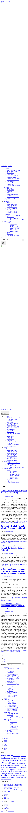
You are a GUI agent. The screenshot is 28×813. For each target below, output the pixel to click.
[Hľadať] (1, 238)
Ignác (2, 765)
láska (10, 767)
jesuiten (5, 741)
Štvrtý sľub (8, 779)
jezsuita (5, 744)
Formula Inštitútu (14, 228)
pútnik (19, 773)
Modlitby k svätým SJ (12, 209)
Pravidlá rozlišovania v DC (17, 219)
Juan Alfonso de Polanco (13, 180)
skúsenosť (14, 775)
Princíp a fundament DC (13, 197)
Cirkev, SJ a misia (11, 177)
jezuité (5, 747)
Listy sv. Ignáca (14, 231)
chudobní (15, 758)
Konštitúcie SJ (13, 229)
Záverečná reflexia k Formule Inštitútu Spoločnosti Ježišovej (13, 527)
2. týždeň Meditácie (12, 204)
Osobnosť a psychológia (13, 235)
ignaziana (6, 738)
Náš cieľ (6, 795)
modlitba (20, 767)
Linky (5, 797)
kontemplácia (15, 765)
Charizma (6, 667)
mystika (24, 767)
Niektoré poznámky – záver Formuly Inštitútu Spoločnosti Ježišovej (12, 548)
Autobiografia (13, 224)
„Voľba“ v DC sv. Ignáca (13, 215)
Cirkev (20, 758)
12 (4, 659)
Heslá (5, 200)
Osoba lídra (10, 234)
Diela (8, 720)
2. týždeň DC (10, 190)
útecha (5, 779)
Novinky (6, 794)
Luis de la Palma (11, 182)
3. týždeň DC (10, 191)
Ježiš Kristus (9, 765)
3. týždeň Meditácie (12, 205)
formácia (22, 763)
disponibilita (3, 760)
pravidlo (20, 771)
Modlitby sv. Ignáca (12, 211)
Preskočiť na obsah (5, 1)
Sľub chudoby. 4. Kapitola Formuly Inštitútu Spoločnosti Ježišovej (12, 606)
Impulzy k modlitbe (12, 208)
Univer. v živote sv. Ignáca (13, 178)
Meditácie (6, 699)
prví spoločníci (11, 773)
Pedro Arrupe (10, 184)
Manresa (14, 767)
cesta (25, 756)
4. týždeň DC (10, 192)
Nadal (2, 769)
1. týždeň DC (10, 188)
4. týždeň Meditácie (12, 207)
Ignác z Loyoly (7, 719)
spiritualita (22, 775)
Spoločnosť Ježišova (8, 777)
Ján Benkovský (9, 496)
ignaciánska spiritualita (12, 175)
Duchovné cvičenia (15, 227)
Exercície (6, 685)
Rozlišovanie (7, 712)
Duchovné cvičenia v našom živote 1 (13, 785)
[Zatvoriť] (3, 243)
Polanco (14, 769)
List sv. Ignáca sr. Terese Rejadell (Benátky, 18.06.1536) (14, 492)
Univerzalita (10, 174)
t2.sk (5, 750)
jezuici (5, 745)
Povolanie (11, 771)
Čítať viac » (14, 522)
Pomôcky (9, 195)
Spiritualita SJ (10, 173)
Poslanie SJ (20, 769)
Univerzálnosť (17, 777)
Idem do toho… (8, 791)
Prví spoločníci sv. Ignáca (13, 185)
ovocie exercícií (7, 769)
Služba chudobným (12, 171)
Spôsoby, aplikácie (11, 198)
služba (18, 775)
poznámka (17, 771)
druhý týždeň (9, 760)
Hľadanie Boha (14, 218)
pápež (16, 773)
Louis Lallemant (11, 181)
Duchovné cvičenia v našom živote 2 (13, 784)
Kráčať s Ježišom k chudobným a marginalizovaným (12, 787)
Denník (12, 225)
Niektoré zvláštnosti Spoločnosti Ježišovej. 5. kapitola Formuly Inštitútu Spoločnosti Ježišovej (13, 571)
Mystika (9, 232)
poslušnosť (4, 771)
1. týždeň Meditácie (12, 202)
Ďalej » (5, 661)
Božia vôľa (15, 756)
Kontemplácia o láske (12, 194)
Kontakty (6, 798)
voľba (2, 779)
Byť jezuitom (21, 756)
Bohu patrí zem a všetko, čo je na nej (13, 790)
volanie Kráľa (23, 777)
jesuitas (5, 740)
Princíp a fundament (12, 212)
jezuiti (5, 748)
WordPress (11, 801)
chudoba (10, 758)
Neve (2, 801)
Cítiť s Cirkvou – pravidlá (13, 170)
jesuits (5, 742)
